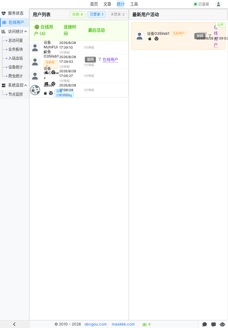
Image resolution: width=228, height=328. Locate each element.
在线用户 (110, 59)
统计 (121, 4)
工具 (134, 4)
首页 (94, 4)
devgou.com (96, 324)
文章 (107, 4)
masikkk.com (123, 324)
